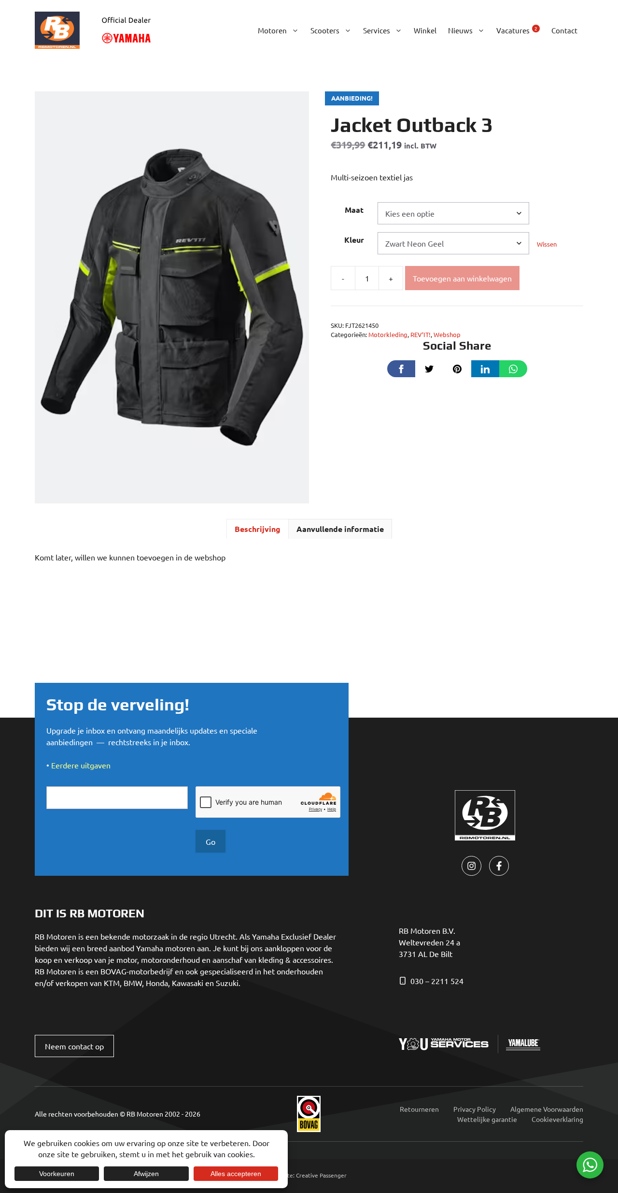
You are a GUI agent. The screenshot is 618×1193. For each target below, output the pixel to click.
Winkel (425, 30)
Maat (354, 210)
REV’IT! (420, 334)
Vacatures (516, 30)
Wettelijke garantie (487, 1119)
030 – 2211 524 (437, 981)
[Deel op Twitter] (429, 368)
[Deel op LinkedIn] (485, 368)
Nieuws (460, 30)
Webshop (447, 334)
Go (210, 841)
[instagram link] (471, 866)
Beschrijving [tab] (258, 529)
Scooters (324, 30)
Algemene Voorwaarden (546, 1109)
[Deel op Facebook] (401, 368)
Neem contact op (74, 1046)
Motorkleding (387, 334)
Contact (564, 30)
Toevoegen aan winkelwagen (462, 278)
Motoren (272, 30)
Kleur (354, 240)
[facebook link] (499, 866)
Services (376, 30)
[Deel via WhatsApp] (513, 368)
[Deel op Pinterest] (457, 368)
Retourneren (419, 1109)
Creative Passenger (321, 1175)
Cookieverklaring (557, 1119)
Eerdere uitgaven (81, 765)
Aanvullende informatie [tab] (340, 529)
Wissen (547, 244)
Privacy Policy (474, 1109)
